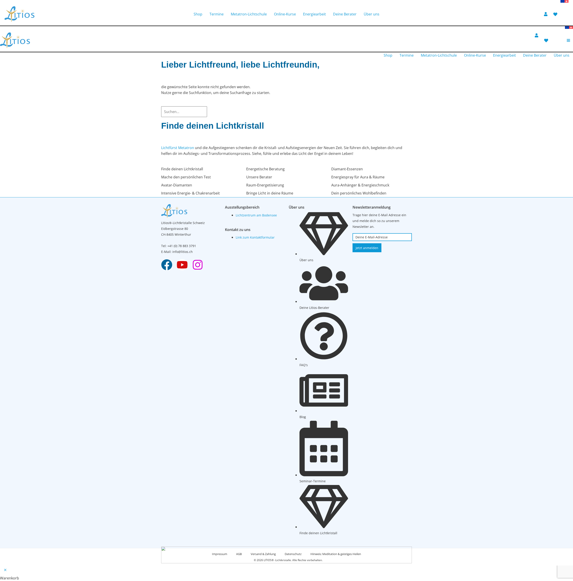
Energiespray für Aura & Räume (358, 177)
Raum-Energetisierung (265, 185)
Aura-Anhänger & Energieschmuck (360, 185)
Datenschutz (293, 554)
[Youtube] (182, 264)
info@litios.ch (182, 252)
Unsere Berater (259, 177)
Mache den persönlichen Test (186, 177)
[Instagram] (197, 264)
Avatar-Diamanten (176, 185)
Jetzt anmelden (367, 248)
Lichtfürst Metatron (177, 147)
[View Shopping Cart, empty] (566, 14)
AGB (239, 554)
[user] (546, 14)
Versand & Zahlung (263, 554)
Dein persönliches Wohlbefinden (358, 193)
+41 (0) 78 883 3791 (181, 246)
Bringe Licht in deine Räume (269, 193)
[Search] (211, 111)
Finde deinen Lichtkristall (182, 169)
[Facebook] (166, 264)
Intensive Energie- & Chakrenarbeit (190, 193)
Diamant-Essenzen (347, 169)
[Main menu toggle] (568, 40)
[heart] (555, 14)
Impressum (219, 554)
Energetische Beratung (265, 169)
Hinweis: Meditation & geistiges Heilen (335, 554)
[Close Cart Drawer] (5, 570)
